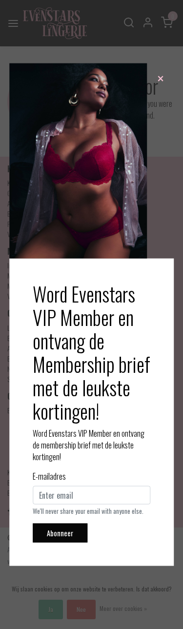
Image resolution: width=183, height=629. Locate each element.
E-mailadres (49, 476)
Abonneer (60, 533)
